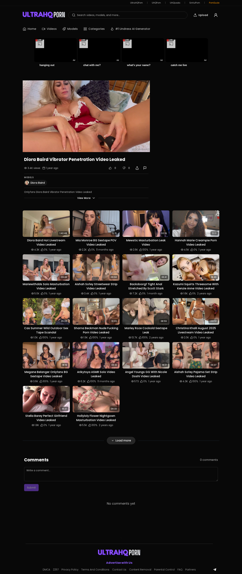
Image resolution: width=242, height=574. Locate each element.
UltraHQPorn (136, 2)
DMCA (46, 569)
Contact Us (119, 569)
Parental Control (164, 569)
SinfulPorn (194, 2)
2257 (56, 569)
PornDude (214, 2)
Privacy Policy (69, 569)
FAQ (180, 569)
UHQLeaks (175, 2)
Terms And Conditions (95, 569)
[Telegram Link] (214, 569)
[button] (46, 223)
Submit (31, 487)
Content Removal (140, 569)
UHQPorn (156, 2)
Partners (190, 569)
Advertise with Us (119, 563)
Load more (123, 440)
